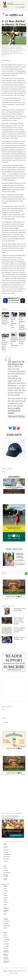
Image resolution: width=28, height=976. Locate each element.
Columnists (7, 921)
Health (5, 897)
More (5, 932)
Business (6, 852)
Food (5, 893)
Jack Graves (6, 60)
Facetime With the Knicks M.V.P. (22, 340)
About (5, 935)
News (5, 844)
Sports (5, 904)
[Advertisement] (14, 795)
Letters (5, 928)
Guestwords (7, 925)
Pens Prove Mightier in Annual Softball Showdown (22, 323)
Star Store (6, 944)
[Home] (14, 15)
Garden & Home (6, 911)
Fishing (6, 890)
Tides (5, 914)
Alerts (5, 948)
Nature (5, 900)
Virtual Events (5, 879)
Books (5, 868)
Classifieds (6, 939)
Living (5, 886)
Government (7, 854)
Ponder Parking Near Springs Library (19, 630)
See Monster (7, 872)
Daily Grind (7, 856)
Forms (5, 941)
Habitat (5, 895)
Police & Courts (6, 847)
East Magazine (6, 907)
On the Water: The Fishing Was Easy (13, 322)
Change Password (6, 951)
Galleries (6, 870)
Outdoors (6, 902)
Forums (6, 722)
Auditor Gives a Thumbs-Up (19, 638)
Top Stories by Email (7, 962)
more (3, 471)
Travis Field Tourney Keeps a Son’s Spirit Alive (5, 344)
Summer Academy (6, 958)
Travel (5, 888)
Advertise (6, 937)
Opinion (6, 919)
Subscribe (6, 946)
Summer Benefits (6, 875)
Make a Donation (6, 955)
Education (6, 858)
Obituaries (6, 850)
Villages (6, 861)
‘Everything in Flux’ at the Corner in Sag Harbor (19, 621)
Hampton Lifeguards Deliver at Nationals (14, 341)
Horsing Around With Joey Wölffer (5, 321)
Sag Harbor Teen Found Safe (20, 609)
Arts (5, 866)
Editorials (6, 923)
